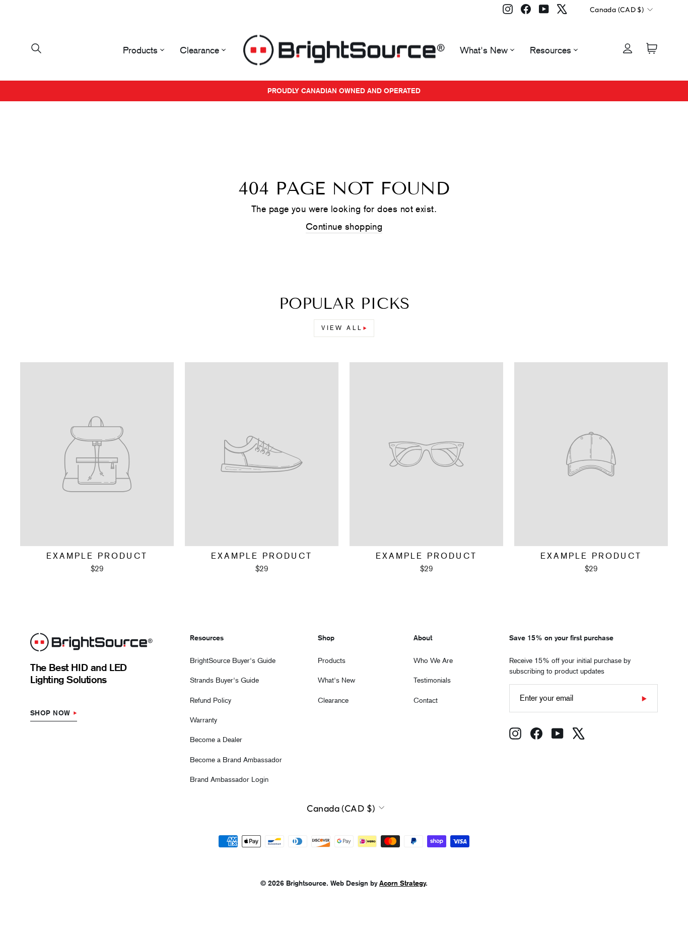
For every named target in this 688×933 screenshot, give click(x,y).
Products (140, 50)
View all (342, 327)
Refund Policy (210, 700)
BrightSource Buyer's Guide (233, 660)
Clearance (199, 50)
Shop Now (50, 713)
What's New (484, 50)
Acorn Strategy (402, 883)
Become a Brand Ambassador (236, 760)
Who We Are (433, 660)
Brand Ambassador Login (229, 779)
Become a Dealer (216, 740)
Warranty (203, 720)
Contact (426, 700)
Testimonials (432, 680)
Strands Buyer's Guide (224, 680)
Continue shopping (344, 226)
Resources (550, 50)
